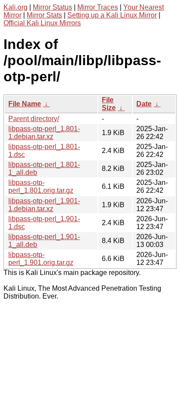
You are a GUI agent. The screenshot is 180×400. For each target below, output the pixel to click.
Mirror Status (52, 7)
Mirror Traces (97, 7)
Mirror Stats (44, 15)
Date (144, 104)
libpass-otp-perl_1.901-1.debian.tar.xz (44, 204)
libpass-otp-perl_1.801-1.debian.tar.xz (44, 132)
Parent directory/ (33, 118)
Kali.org (15, 7)
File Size (109, 103)
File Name (24, 104)
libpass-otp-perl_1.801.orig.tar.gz (40, 186)
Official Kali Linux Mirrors (42, 23)
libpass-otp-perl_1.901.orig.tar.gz (40, 258)
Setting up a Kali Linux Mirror (112, 15)
